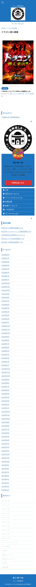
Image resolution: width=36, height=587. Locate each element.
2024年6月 (5, 347)
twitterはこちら (18, 183)
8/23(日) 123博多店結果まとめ (12, 228)
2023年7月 (5, 387)
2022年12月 (5, 412)
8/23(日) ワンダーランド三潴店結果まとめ (16, 231)
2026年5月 (5, 265)
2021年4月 (5, 483)
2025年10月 (5, 290)
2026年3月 (5, 273)
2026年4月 (5, 269)
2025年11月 (5, 287)
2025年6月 (5, 305)
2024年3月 (5, 358)
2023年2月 (5, 404)
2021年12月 (5, 454)
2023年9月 (5, 379)
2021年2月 (5, 490)
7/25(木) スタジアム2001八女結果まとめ (15, 91)
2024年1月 (5, 365)
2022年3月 (5, 444)
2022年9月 (5, 422)
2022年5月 (5, 437)
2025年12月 (5, 283)
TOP (6, 190)
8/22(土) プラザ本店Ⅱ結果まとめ (12, 239)
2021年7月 (5, 472)
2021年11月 (5, 458)
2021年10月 (5, 461)
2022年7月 (5, 429)
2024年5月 (5, 351)
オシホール (18, 577)
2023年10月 (5, 376)
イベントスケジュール (13, 198)
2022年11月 (5, 415)
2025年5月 (5, 308)
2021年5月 (5, 479)
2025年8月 (5, 297)
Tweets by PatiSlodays (10, 117)
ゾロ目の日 (9, 210)
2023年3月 (5, 401)
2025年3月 (5, 315)
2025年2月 (5, 319)
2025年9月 (5, 294)
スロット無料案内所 (18, 581)
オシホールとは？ (18, 23)
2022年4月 (5, 440)
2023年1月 (5, 408)
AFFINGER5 (27, 584)
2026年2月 (5, 276)
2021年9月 (5, 465)
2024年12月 (5, 326)
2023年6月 (5, 390)
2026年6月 (5, 262)
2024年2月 (5, 362)
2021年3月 (5, 486)
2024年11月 (5, 330)
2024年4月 (5, 355)
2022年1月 (5, 451)
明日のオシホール (12, 194)
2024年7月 (5, 344)
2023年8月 (5, 383)
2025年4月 (5, 312)
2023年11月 (5, 372)
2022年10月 (5, 419)
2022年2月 (5, 447)
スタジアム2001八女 (18, 94)
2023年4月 (5, 397)
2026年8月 (5, 255)
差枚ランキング (11, 206)
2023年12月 (5, 369)
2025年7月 (5, 301)
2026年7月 (5, 258)
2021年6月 (5, 476)
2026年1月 (5, 280)
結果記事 (8, 202)
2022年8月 (5, 426)
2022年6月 (5, 433)
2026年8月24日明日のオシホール (13, 235)
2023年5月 (5, 394)
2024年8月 (5, 340)
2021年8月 (5, 469)
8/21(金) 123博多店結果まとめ (12, 242)
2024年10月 (5, 333)
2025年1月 (5, 322)
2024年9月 (5, 337)
